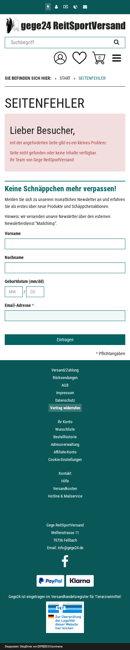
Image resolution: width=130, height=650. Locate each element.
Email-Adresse (19, 305)
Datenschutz (65, 400)
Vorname (13, 233)
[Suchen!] (116, 42)
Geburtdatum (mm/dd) (24, 281)
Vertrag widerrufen (65, 408)
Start (65, 78)
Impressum (65, 392)
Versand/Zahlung (65, 370)
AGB (65, 385)
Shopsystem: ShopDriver (18, 646)
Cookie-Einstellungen (65, 459)
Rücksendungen (65, 377)
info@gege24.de (70, 547)
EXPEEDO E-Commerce (50, 646)
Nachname (14, 257)
